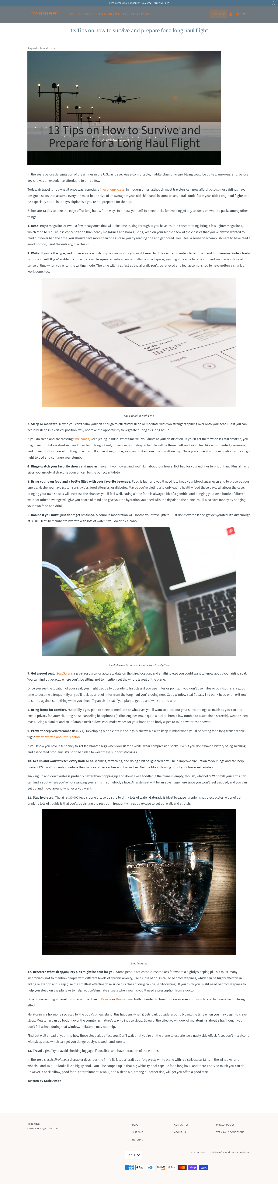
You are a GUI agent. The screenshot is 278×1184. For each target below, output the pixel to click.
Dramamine (124, 999)
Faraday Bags (142, 14)
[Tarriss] (44, 14)
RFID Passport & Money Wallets (103, 14)
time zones (81, 439)
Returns (137, 1139)
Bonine (106, 999)
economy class (113, 189)
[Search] (238, 14)
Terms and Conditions (230, 1132)
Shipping (137, 1132)
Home (71, 14)
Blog (135, 1124)
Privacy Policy (225, 1124)
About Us (180, 1132)
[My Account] (231, 14)
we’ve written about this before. (59, 737)
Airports (33, 48)
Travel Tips (47, 48)
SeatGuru (63, 673)
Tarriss (203, 1152)
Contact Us (181, 1124)
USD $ (216, 14)
